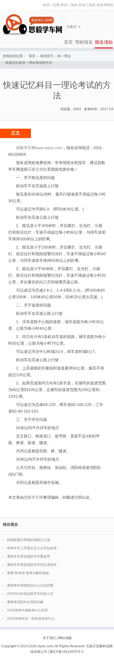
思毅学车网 (33, 497)
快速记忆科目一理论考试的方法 (29, 63)
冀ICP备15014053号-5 (67, 652)
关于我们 (49, 638)
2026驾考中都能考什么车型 (27, 610)
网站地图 (65, 638)
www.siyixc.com (49, 148)
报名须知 (104, 42)
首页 (68, 42)
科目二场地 (69, 5)
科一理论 (64, 56)
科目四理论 (105, 5)
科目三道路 (87, 5)
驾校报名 (84, 42)
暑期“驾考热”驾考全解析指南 (28, 573)
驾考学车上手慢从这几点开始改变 (32, 548)
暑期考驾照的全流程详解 (25, 602)
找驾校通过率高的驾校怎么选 (28, 540)
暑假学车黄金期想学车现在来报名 (32, 565)
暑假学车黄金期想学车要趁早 (28, 556)
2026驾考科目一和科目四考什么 (31, 619)
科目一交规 (51, 5)
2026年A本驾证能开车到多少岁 (30, 594)
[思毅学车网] (32, 24)
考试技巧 (46, 56)
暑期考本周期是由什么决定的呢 (30, 585)
